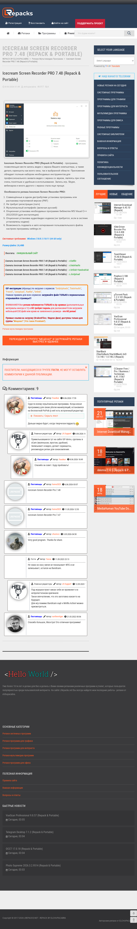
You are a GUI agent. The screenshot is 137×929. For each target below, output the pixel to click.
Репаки (25, 33)
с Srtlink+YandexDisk (78, 270)
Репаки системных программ (17, 733)
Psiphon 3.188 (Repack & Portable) (121, 279)
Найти (129, 33)
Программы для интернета (112, 106)
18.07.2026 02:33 (121, 285)
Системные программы (110, 92)
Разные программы (108, 127)
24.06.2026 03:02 (121, 385)
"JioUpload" (19, 291)
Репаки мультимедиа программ (47, 59)
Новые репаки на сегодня (111, 85)
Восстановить (37, 23)
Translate (115, 66)
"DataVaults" (75, 288)
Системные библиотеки (110, 134)
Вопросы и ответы (107, 148)
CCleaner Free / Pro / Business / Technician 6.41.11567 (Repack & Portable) (122, 375)
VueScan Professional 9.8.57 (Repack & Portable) (122, 320)
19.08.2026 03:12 (107, 360)
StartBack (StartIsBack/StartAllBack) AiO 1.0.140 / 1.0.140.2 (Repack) (111, 354)
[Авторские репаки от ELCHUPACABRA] (18, 12)
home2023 (56, 484)
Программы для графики (111, 99)
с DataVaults (74, 265)
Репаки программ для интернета (19, 748)
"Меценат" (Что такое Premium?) (29, 321)
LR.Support (66, 433)
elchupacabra (30, 87)
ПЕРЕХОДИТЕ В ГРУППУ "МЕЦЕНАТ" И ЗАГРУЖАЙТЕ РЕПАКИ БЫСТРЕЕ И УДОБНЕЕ (45, 340)
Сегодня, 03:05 (123, 327)
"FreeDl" (9, 291)
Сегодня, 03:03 (16, 869)
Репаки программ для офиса (17, 762)
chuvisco (55, 534)
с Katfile (72, 261)
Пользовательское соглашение (107, 176)
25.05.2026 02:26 (121, 303)
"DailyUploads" (62, 288)
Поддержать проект (90, 23)
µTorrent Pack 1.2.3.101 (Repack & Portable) (122, 297)
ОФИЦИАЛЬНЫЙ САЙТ (27, 253)
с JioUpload (74, 274)
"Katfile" (29, 291)
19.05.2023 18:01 (121, 263)
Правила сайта (105, 155)
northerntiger (57, 616)
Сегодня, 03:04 (16, 836)
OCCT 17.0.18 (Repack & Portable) (24, 848)
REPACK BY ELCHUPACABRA (16, 59)
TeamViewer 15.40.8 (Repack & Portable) (122, 257)
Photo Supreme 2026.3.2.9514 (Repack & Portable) (33, 865)
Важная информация (109, 141)
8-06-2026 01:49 (12, 87)
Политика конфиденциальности (110, 165)
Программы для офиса (110, 120)
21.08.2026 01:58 (121, 213)
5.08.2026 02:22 (121, 241)
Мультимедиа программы (112, 113)
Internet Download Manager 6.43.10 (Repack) (123, 207)
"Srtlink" (37, 291)
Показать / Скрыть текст (46, 415)
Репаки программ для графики (18, 741)
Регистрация (15, 23)
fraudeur (55, 398)
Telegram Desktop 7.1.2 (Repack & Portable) (29, 832)
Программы (48, 33)
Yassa (48, 559)
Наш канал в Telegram (115, 76)
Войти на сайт (60, 23)
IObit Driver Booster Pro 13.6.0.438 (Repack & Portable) (120, 232)
